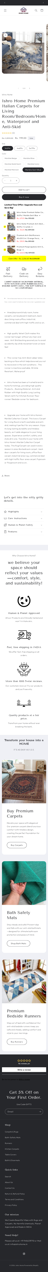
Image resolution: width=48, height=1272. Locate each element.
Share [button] (7, 475)
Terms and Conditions (14, 1199)
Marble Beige (12, 159)
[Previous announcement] (4, 2)
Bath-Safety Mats (12, 1137)
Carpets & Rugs (11, 1132)
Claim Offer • (24, 259)
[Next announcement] (43, 2)
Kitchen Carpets (12, 1149)
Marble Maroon (13, 170)
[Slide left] (18, 88)
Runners (8, 1143)
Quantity (5, 175)
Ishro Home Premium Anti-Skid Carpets (30, 224)
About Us (9, 1182)
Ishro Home (20, 1265)
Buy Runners (17, 1042)
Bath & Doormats (12, 1160)
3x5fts (7, 148)
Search (8, 1176)
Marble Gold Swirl (14, 164)
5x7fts (32, 148)
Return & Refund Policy (15, 1194)
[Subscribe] (40, 1112)
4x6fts (20, 148)
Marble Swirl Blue (33, 170)
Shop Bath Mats (18, 943)
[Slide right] (29, 88)
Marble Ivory (35, 164)
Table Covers (10, 1154)
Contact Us (9, 1188)
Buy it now (24, 197)
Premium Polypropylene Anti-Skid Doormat (30, 247)
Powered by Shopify (31, 1265)
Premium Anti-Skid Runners (28, 235)
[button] (5, 10)
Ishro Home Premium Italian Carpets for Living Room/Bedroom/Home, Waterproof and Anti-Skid (30, 212)
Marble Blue (30, 159)
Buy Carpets (17, 845)
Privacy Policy (11, 1205)
